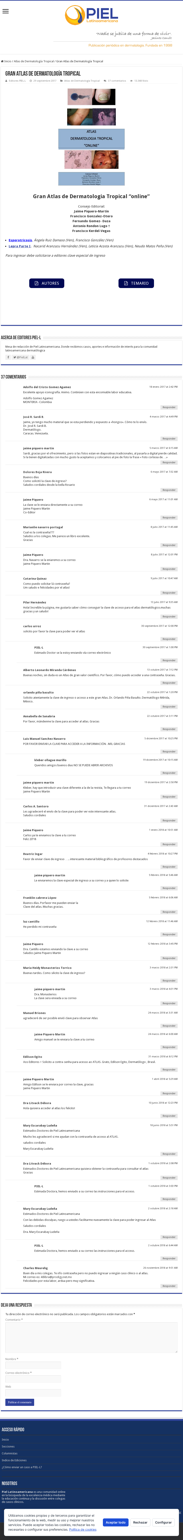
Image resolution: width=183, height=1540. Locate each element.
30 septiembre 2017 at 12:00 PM (159, 626)
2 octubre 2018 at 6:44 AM (163, 1245)
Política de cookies (82, 1529)
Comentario (14, 1319)
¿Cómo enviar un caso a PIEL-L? (22, 1467)
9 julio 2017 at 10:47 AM (164, 578)
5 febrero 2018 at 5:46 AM (163, 875)
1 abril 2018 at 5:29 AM (165, 1079)
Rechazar (140, 1522)
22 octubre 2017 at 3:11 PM (162, 716)
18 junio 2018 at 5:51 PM (164, 1125)
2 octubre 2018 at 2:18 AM (163, 1208)
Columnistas (9, 1453)
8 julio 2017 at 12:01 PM (164, 554)
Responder (169, 407)
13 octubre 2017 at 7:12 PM (162, 669)
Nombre (11, 1359)
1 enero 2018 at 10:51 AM (163, 829)
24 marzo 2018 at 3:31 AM (163, 1012)
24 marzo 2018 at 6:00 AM (163, 1034)
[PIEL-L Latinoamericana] (91, 14)
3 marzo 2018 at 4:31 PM (164, 989)
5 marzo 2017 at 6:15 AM (164, 448)
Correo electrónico (18, 1373)
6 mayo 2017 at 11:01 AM (163, 499)
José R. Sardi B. (33, 417)
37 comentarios (117, 80)
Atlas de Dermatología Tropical (34, 61)
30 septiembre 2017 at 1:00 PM (160, 647)
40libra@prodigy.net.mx (56, 1277)
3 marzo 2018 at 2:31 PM (164, 967)
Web (8, 1386)
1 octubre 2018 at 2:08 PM (163, 1163)
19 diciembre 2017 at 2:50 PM (161, 782)
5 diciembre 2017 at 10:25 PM (161, 738)
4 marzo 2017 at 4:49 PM (164, 416)
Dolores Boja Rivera (37, 472)
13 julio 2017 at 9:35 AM (164, 602)
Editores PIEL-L (17, 80)
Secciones (8, 1446)
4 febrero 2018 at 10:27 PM (163, 853)
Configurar (163, 1522)
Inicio (7, 61)
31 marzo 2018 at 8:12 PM (163, 1056)
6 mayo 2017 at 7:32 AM (164, 471)
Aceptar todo (116, 1522)
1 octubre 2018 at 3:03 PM (163, 1186)
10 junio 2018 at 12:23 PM (163, 1102)
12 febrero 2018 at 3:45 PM (163, 943)
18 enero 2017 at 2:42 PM (163, 386)
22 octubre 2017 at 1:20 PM (162, 692)
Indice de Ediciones (14, 1460)
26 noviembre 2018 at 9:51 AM (160, 1267)
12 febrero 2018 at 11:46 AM (162, 921)
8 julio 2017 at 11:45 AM (164, 527)
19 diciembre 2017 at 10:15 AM (160, 759)
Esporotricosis (20, 240)
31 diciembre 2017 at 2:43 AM (161, 806)
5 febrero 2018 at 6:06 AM (163, 897)
